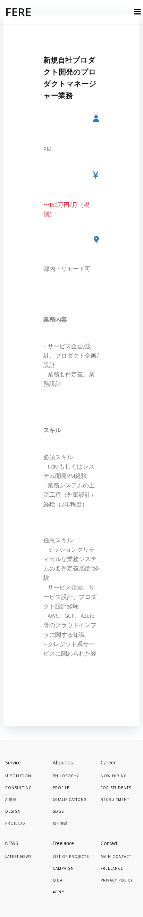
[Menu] (137, 12)
